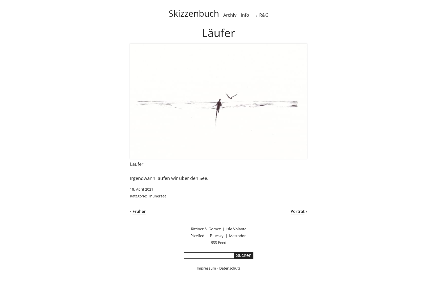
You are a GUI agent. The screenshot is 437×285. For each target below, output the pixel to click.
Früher (139, 211)
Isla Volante (236, 228)
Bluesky (217, 235)
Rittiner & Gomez (206, 228)
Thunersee (157, 196)
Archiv (229, 15)
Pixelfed (197, 235)
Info (245, 15)
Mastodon (238, 235)
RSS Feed (218, 242)
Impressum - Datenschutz (219, 268)
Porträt (297, 211)
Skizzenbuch (194, 13)
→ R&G (261, 15)
